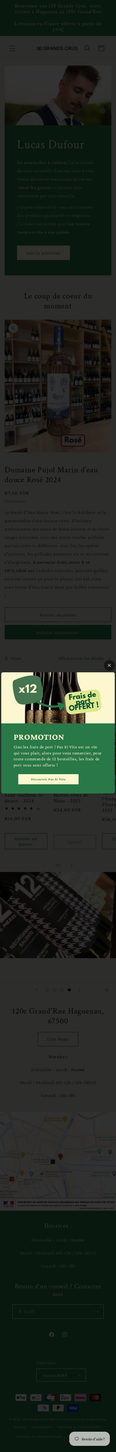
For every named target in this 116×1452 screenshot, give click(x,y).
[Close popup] (109, 665)
